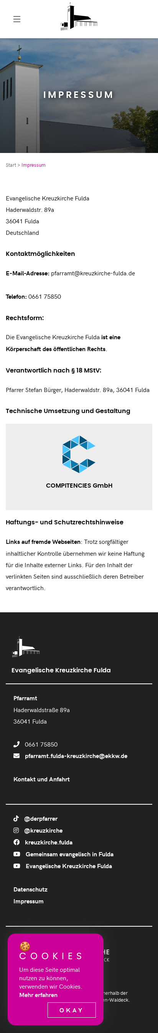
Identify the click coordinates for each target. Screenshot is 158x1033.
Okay (71, 1010)
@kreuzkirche (43, 830)
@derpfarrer (40, 818)
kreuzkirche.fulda (47, 842)
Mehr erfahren (38, 995)
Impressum (28, 901)
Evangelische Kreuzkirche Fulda (68, 866)
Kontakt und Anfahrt (41, 779)
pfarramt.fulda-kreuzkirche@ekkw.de (76, 756)
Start (11, 164)
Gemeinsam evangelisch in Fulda (69, 854)
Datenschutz (30, 889)
